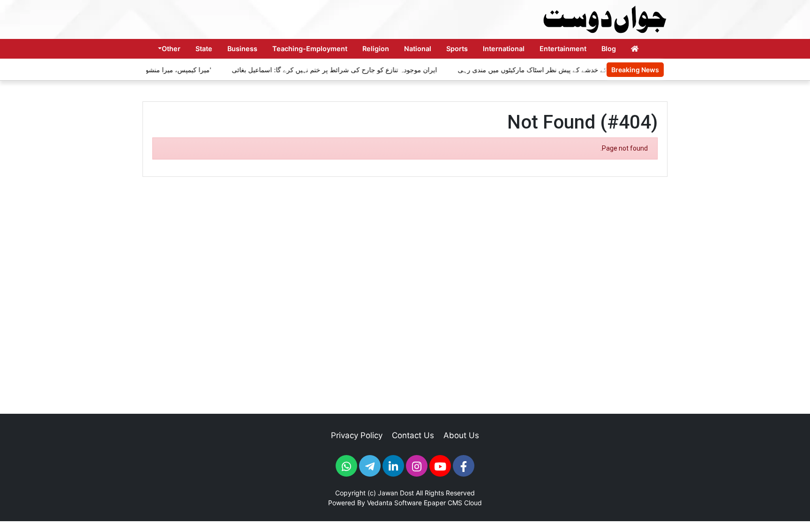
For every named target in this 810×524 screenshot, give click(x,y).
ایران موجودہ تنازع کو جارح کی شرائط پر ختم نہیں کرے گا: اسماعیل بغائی (326, 70)
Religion (375, 49)
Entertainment (563, 49)
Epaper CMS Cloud (453, 503)
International (504, 49)
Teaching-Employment (309, 49)
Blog (608, 49)
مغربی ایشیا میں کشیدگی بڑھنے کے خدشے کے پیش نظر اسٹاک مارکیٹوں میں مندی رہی (569, 70)
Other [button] (171, 49)
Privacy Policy (356, 435)
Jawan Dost (396, 493)
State (203, 49)
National (417, 49)
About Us (461, 435)
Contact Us (413, 435)
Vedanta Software (394, 503)
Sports (457, 49)
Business (242, 49)
